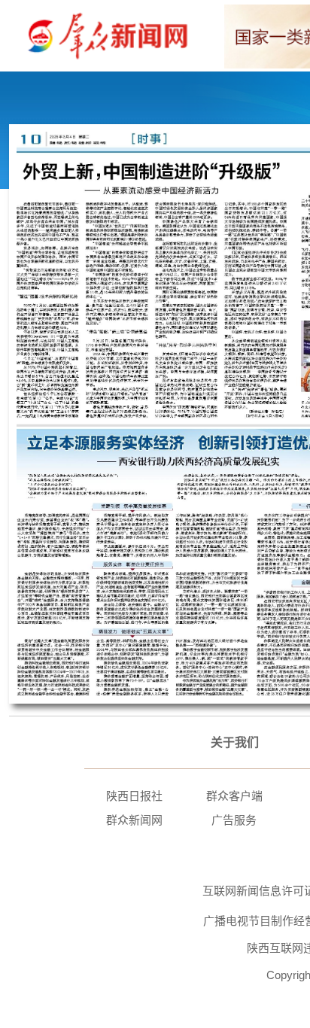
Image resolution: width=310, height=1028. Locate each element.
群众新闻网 (134, 820)
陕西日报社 (134, 795)
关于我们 (235, 742)
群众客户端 (234, 795)
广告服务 (234, 820)
